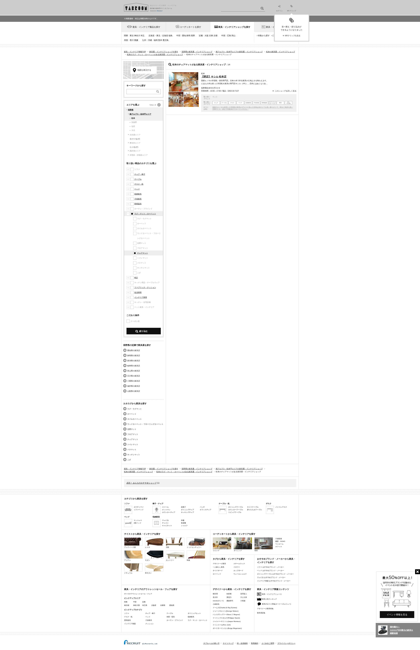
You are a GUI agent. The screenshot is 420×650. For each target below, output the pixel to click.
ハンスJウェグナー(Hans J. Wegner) (226, 614)
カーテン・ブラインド (175, 620)
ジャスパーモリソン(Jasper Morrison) (227, 621)
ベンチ (202, 507)
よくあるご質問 (268, 643)
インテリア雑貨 (140, 297)
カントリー (170, 560)
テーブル (138, 179)
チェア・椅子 (139, 174)
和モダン (148, 573)
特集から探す (264, 35)
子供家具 (138, 199)
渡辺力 (229, 597)
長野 (193, 35)
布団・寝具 (171, 617)
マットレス (138, 520)
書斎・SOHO (280, 541)
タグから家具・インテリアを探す (229, 559)
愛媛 (136, 40)
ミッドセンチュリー (194, 547)
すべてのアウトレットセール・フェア (138, 594)
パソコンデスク (281, 507)
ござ (129, 460)
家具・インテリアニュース (272, 594)
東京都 (126, 605)
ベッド (137, 189)
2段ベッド (137, 523)
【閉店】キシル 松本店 (213, 76)
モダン (147, 560)
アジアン (127, 560)
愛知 (184, 35)
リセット (153, 105)
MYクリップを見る (292, 36)
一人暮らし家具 (218, 567)
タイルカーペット (134, 419)
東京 (132, 35)
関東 (126, 35)
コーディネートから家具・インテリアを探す (234, 534)
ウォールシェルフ (240, 574)
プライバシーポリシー (286, 643)
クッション (149, 624)
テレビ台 (165, 520)
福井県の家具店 (133, 386)
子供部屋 (278, 539)
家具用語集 (261, 613)
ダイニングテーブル (235, 507)
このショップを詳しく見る (285, 91)
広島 (229, 35)
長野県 (130, 110)
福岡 (156, 40)
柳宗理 (215, 594)
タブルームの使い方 (211, 643)
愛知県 (171, 605)
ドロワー (236, 567)
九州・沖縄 (147, 40)
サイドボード (218, 570)
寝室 (256, 550)
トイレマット (132, 444)
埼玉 (143, 35)
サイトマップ (228, 643)
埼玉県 (144, 605)
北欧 (167, 547)
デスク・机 (138, 184)
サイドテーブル (253, 507)
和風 (188, 560)
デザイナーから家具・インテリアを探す (232, 589)
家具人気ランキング (269, 599)
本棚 (182, 520)
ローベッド (217, 574)
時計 (136, 278)
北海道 (165, 35)
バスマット (131, 450)
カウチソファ (139, 507)
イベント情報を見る (397, 614)
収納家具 (138, 194)
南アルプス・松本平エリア (140, 114)
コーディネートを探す (190, 27)
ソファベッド (139, 510)
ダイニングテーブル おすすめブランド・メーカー (275, 574)
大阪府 (153, 605)
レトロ (147, 547)
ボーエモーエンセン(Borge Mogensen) (227, 628)
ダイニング (238, 550)
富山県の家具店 (133, 371)
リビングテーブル (234, 512)
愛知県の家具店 (133, 350)
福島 (170, 35)
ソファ (126, 613)
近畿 (201, 35)
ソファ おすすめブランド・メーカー (270, 567)
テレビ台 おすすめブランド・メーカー (271, 577)
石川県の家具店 (133, 376)
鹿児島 (165, 40)
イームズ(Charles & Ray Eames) (225, 607)
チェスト (165, 523)
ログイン (279, 11)
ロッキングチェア (187, 512)
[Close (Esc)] (417, 571)
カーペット (131, 414)
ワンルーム (279, 544)
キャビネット (167, 525)
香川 (132, 40)
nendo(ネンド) (218, 601)
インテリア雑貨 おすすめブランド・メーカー (273, 581)
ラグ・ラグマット (134, 409)
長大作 (215, 597)
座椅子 (183, 507)
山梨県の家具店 (133, 391)
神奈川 (137, 35)
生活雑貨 (138, 292)
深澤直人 (243, 594)
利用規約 (254, 643)
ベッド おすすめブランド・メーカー (270, 570)
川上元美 (243, 597)
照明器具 (138, 204)
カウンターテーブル (235, 510)
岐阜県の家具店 (133, 366)
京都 (215, 35)
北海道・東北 (154, 35)
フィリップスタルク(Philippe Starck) (226, 618)
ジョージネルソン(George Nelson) (225, 611)
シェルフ (184, 525)
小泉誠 (242, 601)
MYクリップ (291, 11)
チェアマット (142, 253)
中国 (223, 35)
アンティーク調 (130, 547)
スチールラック (239, 564)
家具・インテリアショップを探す (234, 27)
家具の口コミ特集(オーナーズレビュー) (276, 604)
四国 (126, 40)
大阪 (207, 35)
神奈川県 (136, 605)
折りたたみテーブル (254, 510)
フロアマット (132, 434)
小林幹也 (216, 604)
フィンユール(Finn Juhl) (222, 625)
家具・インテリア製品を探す (146, 27)
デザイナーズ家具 (219, 564)
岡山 (233, 35)
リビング (216, 550)
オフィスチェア (205, 510)
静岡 (188, 35)
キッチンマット (133, 455)
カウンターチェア (168, 512)
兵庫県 (162, 605)
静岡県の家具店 (133, 355)
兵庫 (211, 35)
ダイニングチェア (187, 510)
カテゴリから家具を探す (136, 498)
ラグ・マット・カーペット (145, 214)
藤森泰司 (230, 601)
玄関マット (131, 429)
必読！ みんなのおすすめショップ (141, 483)
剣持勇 (229, 594)
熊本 (160, 40)
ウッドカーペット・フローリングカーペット (145, 424)
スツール (165, 507)
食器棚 (183, 523)
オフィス (278, 546)
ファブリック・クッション (145, 287)
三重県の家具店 (133, 381)
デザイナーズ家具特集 (265, 608)
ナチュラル (128, 573)
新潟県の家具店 (133, 361)
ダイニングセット (194, 613)
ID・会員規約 (242, 643)
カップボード (238, 570)
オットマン (166, 510)
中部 (178, 35)
